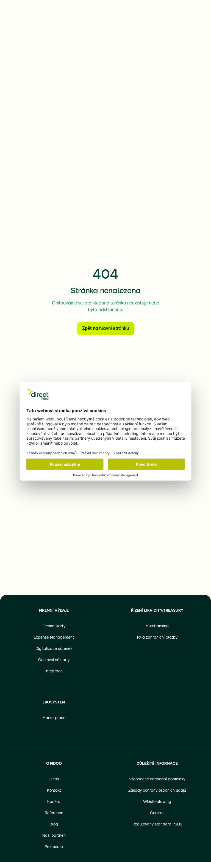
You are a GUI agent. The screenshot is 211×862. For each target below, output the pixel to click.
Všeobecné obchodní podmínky (157, 779)
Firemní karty (54, 626)
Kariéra (53, 802)
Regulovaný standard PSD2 (157, 824)
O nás (54, 779)
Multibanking (157, 626)
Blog (54, 824)
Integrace (54, 671)
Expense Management (54, 637)
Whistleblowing (157, 802)
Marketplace (54, 718)
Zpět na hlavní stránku (105, 329)
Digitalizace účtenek (53, 649)
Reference (54, 813)
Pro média (54, 847)
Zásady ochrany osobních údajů (157, 790)
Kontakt (54, 790)
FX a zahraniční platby (157, 637)
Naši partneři (54, 836)
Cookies (157, 813)
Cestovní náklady (54, 660)
